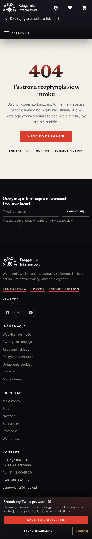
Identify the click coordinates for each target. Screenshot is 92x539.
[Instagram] (19, 312)
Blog (6, 408)
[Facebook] (8, 312)
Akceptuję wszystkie (46, 520)
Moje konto (11, 401)
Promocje (10, 431)
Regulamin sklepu (16, 349)
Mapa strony (12, 379)
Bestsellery (11, 423)
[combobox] (50, 18)
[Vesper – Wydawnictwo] (46, 262)
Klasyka (11, 299)
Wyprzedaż (11, 438)
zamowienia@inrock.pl (20, 487)
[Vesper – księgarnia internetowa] (20, 8)
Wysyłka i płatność (17, 334)
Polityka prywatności (18, 357)
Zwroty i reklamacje (17, 342)
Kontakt (9, 372)
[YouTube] (31, 312)
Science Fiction (68, 150)
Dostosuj (81, 531)
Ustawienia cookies (17, 364)
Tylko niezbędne (38, 530)
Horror (43, 150)
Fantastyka (20, 150)
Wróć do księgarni (46, 136)
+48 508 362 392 (16, 480)
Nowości (9, 416)
